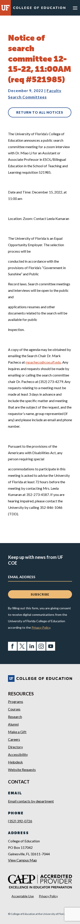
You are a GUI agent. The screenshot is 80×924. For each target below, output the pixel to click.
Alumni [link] (13, 724)
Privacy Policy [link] (41, 627)
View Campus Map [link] (22, 860)
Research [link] (15, 717)
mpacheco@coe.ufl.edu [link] (43, 362)
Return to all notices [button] (39, 112)
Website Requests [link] (22, 769)
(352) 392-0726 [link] (20, 821)
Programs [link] (15, 701)
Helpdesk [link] (15, 762)
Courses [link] (14, 709)
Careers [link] (14, 739)
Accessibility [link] (18, 754)
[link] (39, 8)
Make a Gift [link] (17, 732)
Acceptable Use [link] (23, 896)
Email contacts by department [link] (31, 801)
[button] (75, 7)
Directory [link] (15, 747)
